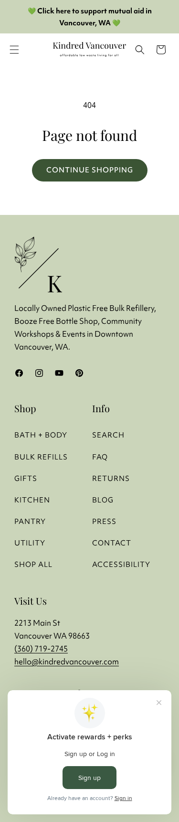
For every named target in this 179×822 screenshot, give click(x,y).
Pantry (30, 521)
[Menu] (14, 49)
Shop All (33, 564)
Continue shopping (89, 169)
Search (108, 434)
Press (104, 521)
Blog (103, 499)
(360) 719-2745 (41, 648)
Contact (111, 542)
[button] (160, 49)
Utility (29, 542)
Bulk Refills (41, 456)
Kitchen (32, 499)
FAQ (100, 456)
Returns (111, 478)
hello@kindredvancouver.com (66, 661)
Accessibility (121, 564)
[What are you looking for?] (139, 49)
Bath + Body (40, 434)
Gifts (25, 478)
